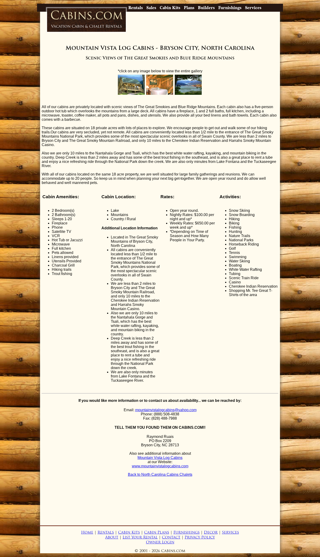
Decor (211, 532)
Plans (189, 7)
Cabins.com (86, 18)
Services (253, 7)
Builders (206, 7)
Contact (171, 537)
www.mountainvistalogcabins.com (160, 466)
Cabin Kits (170, 7)
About (111, 537)
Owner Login (160, 542)
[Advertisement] (160, 507)
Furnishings (230, 7)
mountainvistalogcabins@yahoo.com (166, 410)
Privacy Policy (200, 537)
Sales (151, 7)
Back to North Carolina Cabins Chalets (160, 474)
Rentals (135, 7)
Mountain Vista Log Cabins (160, 458)
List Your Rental (140, 537)
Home (87, 532)
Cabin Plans (156, 532)
